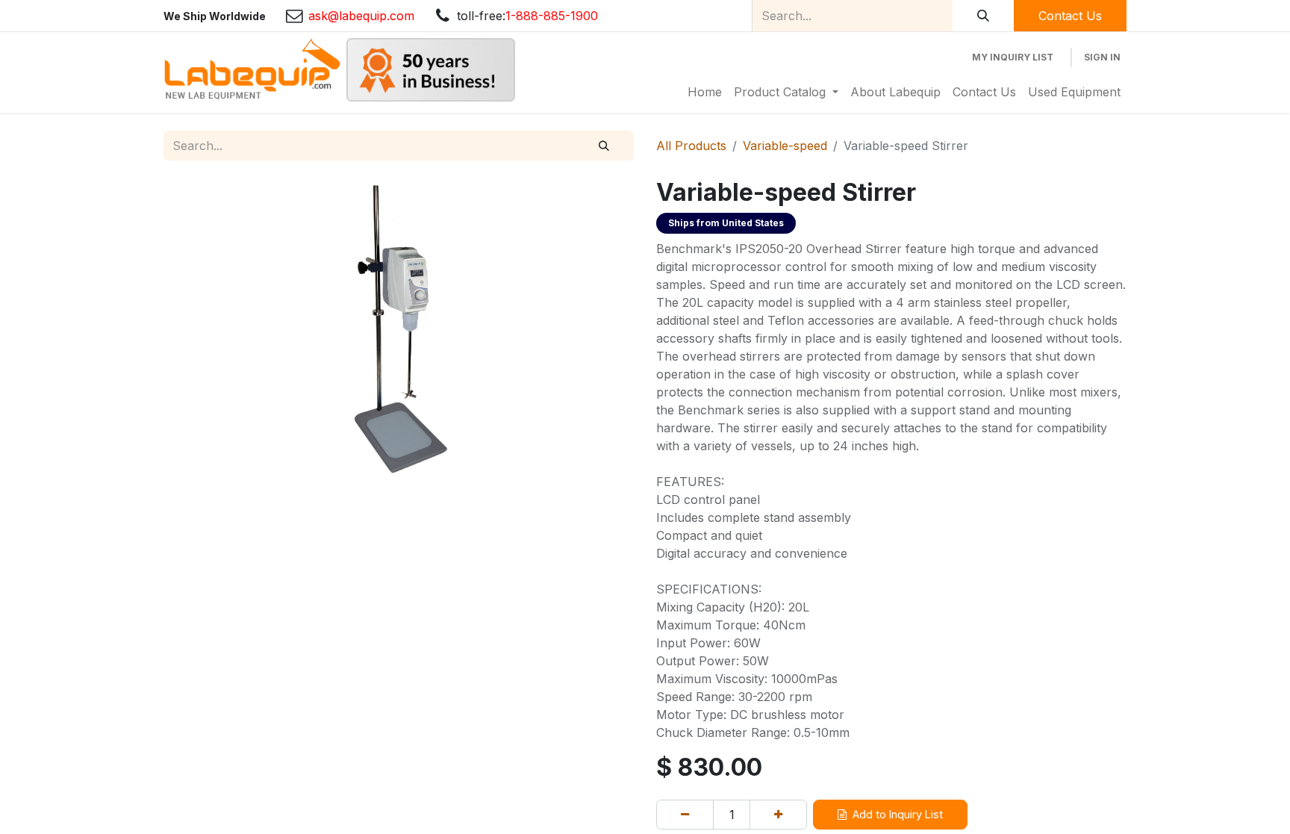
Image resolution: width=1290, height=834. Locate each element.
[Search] (983, 15)
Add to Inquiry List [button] (898, 814)
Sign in (1102, 57)
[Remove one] (685, 815)
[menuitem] (705, 92)
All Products (691, 145)
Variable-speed (785, 145)
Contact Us (1070, 15)
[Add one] (778, 815)
